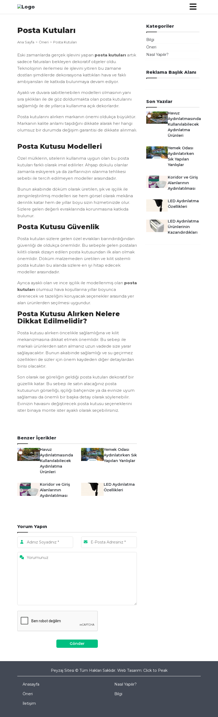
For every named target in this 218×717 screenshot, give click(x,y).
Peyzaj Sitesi (62, 670)
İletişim (29, 703)
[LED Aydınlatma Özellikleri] (92, 489)
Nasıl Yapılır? (157, 54)
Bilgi (150, 39)
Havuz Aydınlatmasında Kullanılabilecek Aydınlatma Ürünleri (56, 460)
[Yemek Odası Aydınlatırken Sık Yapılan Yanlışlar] (92, 454)
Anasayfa (31, 684)
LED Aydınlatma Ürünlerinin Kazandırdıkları (183, 227)
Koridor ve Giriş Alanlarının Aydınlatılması (55, 490)
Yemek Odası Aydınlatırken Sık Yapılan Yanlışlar (120, 455)
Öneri (44, 42)
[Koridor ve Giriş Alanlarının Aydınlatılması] (28, 489)
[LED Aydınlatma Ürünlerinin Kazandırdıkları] (157, 225)
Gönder (77, 643)
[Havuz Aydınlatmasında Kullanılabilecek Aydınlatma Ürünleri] (28, 454)
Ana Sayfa (25, 42)
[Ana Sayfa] (26, 7)
